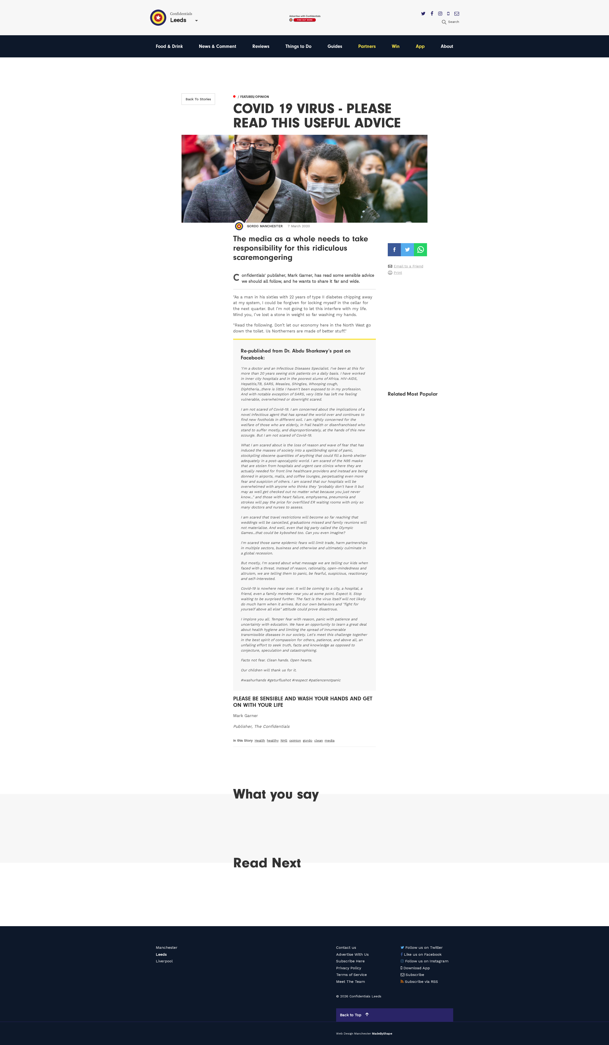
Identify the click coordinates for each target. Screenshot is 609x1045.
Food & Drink (169, 46)
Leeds (161, 954)
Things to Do (298, 46)
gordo (307, 740)
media (329, 740)
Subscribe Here (350, 961)
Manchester (166, 947)
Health (260, 740)
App (420, 46)
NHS (283, 740)
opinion (295, 740)
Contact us (346, 947)
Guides (335, 46)
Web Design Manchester (353, 1033)
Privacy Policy (348, 968)
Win (396, 46)
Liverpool (164, 961)
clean (318, 740)
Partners (367, 46)
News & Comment (217, 46)
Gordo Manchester (265, 226)
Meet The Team (350, 981)
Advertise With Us (352, 954)
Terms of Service (351, 974)
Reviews (260, 46)
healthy (273, 740)
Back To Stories (198, 99)
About (447, 46)
